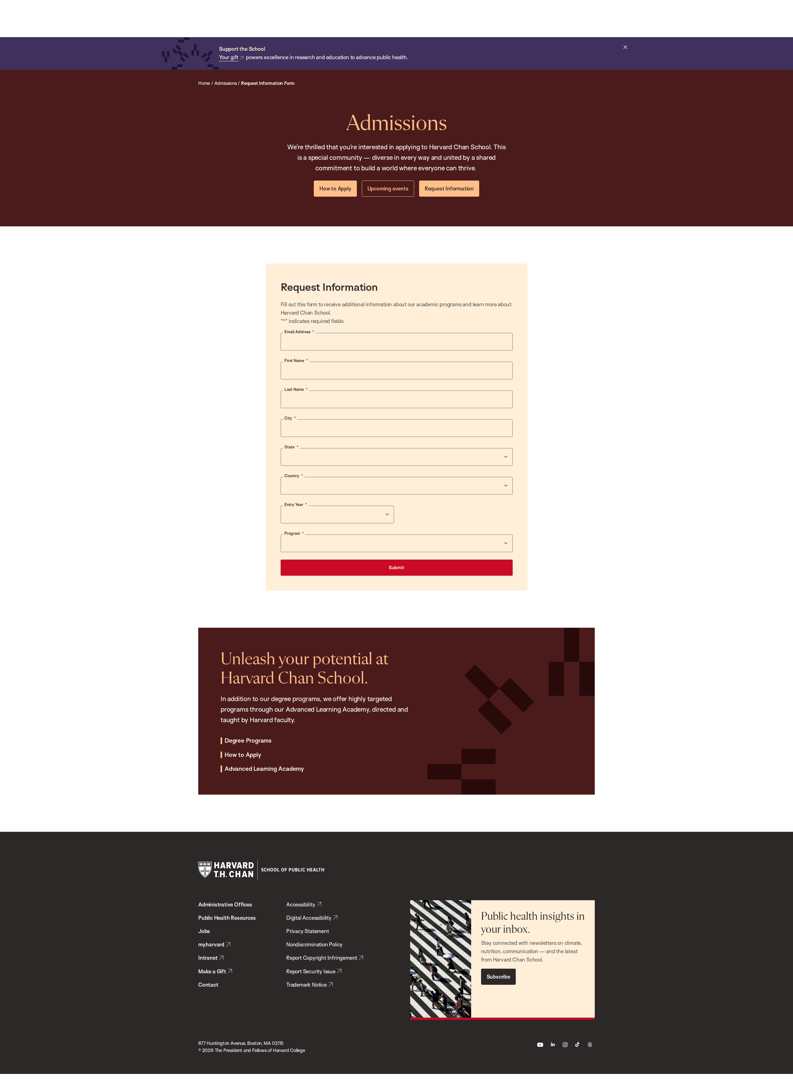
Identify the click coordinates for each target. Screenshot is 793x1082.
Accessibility (300, 904)
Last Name (296, 389)
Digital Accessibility (308, 917)
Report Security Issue (310, 971)
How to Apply (335, 188)
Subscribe (498, 976)
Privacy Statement (307, 931)
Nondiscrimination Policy (314, 944)
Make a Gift (212, 971)
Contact (208, 984)
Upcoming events (388, 188)
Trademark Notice (306, 984)
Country (293, 475)
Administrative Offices (225, 904)
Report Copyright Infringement (321, 957)
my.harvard (211, 944)
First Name (296, 360)
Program (294, 533)
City (290, 418)
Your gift (228, 57)
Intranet (207, 957)
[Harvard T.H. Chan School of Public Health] (261, 869)
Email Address (299, 331)
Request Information (449, 188)
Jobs (204, 931)
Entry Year (295, 504)
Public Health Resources (227, 917)
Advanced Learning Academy (264, 769)
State (291, 446)
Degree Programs (248, 740)
